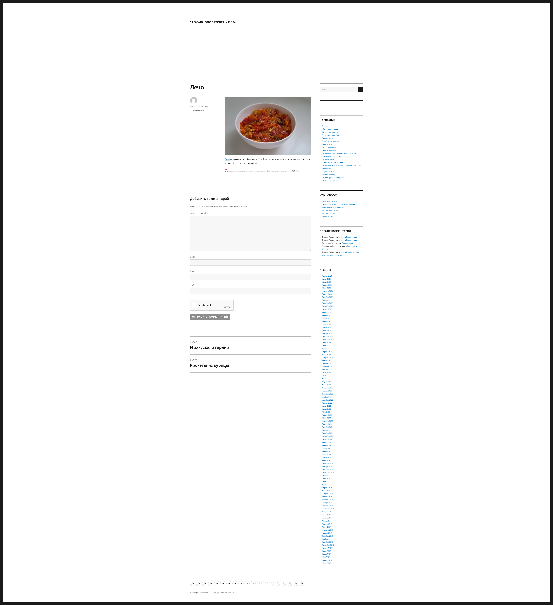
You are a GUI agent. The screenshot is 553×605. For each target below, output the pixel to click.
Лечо (227, 159)
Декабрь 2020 (327, 463)
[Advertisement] (276, 62)
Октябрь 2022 (327, 400)
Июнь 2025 (326, 315)
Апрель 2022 (327, 415)
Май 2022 (326, 412)
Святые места (327, 138)
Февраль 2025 (327, 327)
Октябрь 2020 (327, 469)
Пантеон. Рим (327, 216)
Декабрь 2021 (327, 427)
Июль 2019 (326, 514)
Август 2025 (327, 309)
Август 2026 (327, 276)
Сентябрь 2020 (328, 472)
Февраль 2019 (327, 530)
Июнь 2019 (326, 517)
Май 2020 (326, 484)
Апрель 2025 (327, 321)
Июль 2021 (326, 442)
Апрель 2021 (327, 451)
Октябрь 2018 (327, 542)
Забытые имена (328, 159)
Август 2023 (327, 369)
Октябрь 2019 (327, 505)
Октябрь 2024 (327, 336)
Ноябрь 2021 (327, 430)
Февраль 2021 (327, 457)
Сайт (193, 285)
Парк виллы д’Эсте (329, 201)
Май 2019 (326, 520)
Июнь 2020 (326, 481)
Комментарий (199, 213)
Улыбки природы (329, 174)
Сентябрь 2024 (328, 339)
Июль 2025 (326, 312)
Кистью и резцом (329, 150)
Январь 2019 (327, 533)
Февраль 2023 (327, 387)
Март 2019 (326, 527)
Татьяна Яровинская (199, 106)
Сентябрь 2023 (328, 366)
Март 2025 (326, 324)
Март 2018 (326, 563)
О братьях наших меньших (333, 162)
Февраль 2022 (327, 421)
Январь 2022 (327, 424)
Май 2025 (326, 318)
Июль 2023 (326, 372)
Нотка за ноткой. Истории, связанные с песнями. (341, 165)
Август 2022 (327, 403)
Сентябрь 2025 (328, 306)
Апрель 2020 (327, 487)
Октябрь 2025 (327, 303)
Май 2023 (326, 378)
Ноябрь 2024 (327, 333)
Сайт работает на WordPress (224, 592)
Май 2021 (326, 448)
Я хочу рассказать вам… (215, 22)
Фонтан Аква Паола (330, 210)
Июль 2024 (326, 342)
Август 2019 (327, 511)
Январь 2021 (327, 460)
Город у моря (351, 237)
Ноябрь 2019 (327, 502)
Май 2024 (326, 348)
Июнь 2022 (326, 409)
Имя (192, 257)
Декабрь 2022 (327, 393)
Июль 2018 (326, 551)
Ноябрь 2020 (327, 466)
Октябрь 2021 (327, 433)
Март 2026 (326, 288)
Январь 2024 (327, 360)
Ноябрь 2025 (327, 300)
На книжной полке (329, 147)
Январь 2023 (327, 390)
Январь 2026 (327, 294)
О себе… (325, 126)
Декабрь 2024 (327, 330)
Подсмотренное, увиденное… (334, 177)
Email (193, 271)
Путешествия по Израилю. (332, 135)
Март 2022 (326, 418)
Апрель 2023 (327, 381)
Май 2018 (326, 557)
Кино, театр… (328, 144)
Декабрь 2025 (327, 297)
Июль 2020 (326, 478)
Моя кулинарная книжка (332, 156)
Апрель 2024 (327, 351)
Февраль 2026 (327, 291)
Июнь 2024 (326, 345)
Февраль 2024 (327, 357)
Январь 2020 (327, 496)
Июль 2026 (326, 279)
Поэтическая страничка (331, 180)
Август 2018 (327, 548)
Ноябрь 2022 (327, 397)
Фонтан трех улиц (329, 213)
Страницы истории (330, 171)
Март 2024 (326, 354)
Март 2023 (326, 384)
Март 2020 (326, 490)
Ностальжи (326, 168)
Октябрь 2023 (327, 363)
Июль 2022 (326, 406)
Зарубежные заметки (330, 141)
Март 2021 (326, 454)
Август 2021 (327, 439)
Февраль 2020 (327, 493)
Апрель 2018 (327, 560)
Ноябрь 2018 (327, 539)
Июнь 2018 (326, 554)
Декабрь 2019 (327, 499)
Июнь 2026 (326, 282)
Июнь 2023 (326, 375)
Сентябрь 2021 (328, 436)
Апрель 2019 (327, 523)
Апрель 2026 (327, 285)
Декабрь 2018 (327, 536)
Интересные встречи (330, 132)
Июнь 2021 (326, 445)
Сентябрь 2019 (328, 508)
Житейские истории (330, 129)
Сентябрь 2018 (328, 545)
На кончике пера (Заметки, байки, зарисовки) (340, 153)
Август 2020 (327, 475)
